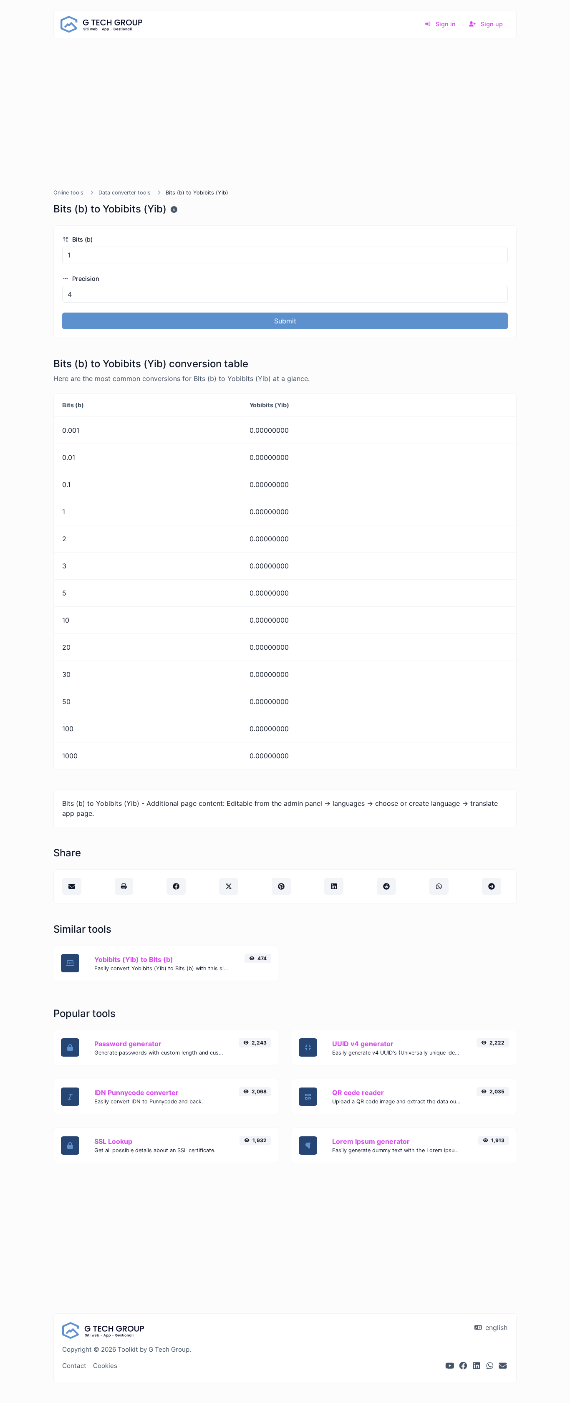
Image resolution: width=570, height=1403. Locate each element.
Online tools (68, 192)
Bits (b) (82, 239)
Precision (85, 278)
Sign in (445, 24)
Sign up (491, 24)
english (495, 1327)
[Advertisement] (285, 123)
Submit (285, 321)
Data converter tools (124, 192)
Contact (74, 1366)
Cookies (105, 1366)
